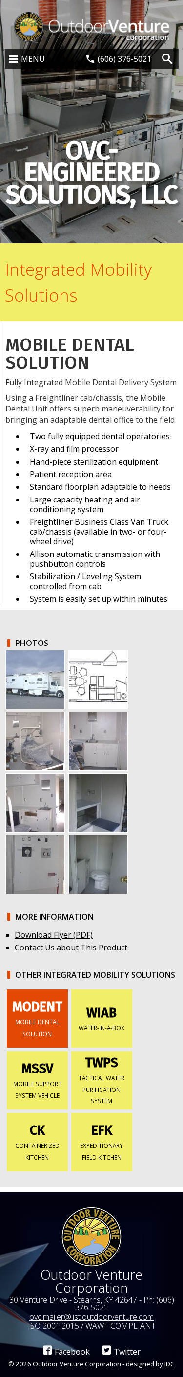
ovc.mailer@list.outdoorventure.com (91, 1316)
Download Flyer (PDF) (54, 935)
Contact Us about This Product (71, 947)
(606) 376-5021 (124, 59)
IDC (169, 1363)
